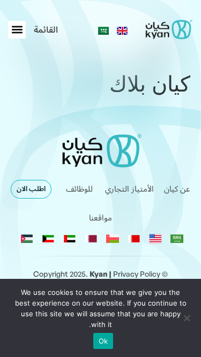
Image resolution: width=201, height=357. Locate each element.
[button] (46, 30)
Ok (103, 341)
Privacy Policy (136, 273)
